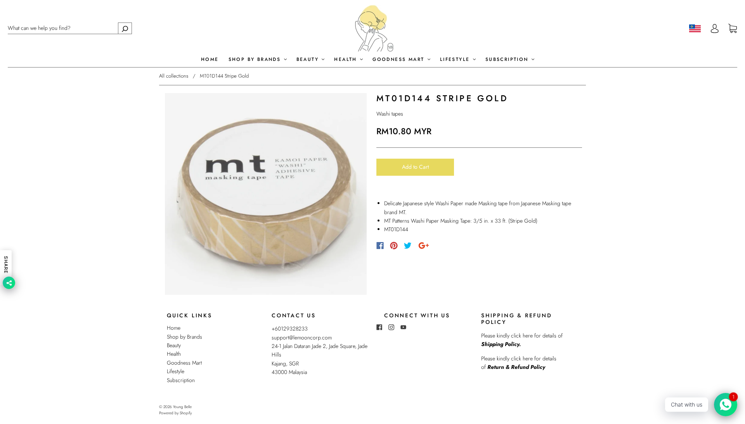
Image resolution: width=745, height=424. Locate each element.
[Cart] (732, 29)
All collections (173, 76)
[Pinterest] (394, 245)
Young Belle (182, 407)
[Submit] (125, 28)
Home (210, 59)
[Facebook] (380, 245)
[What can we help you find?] (70, 28)
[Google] (424, 245)
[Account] (715, 28)
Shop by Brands (256, 59)
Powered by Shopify (175, 413)
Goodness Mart (399, 59)
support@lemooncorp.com (302, 337)
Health (346, 59)
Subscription (508, 59)
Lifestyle (456, 59)
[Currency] (695, 28)
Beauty (308, 59)
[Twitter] (408, 245)
